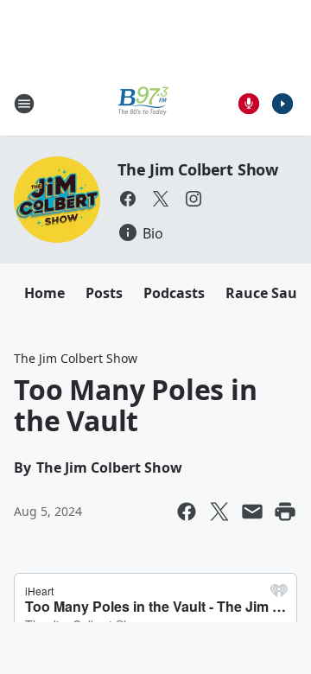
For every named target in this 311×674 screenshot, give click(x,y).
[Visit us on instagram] (193, 198)
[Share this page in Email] (252, 511)
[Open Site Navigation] (24, 103)
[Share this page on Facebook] (187, 511)
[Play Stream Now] (282, 103)
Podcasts (174, 292)
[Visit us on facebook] (127, 198)
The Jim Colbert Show (197, 169)
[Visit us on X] (160, 198)
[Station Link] (143, 103)
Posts (104, 292)
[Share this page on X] (219, 511)
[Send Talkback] (248, 103)
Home (44, 292)
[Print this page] (285, 511)
